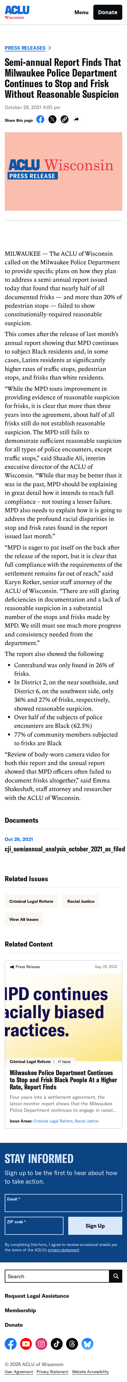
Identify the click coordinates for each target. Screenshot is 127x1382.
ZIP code (16, 1221)
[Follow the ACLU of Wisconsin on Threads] (72, 1345)
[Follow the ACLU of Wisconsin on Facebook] (11, 1345)
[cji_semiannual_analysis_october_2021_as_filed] (65, 846)
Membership (20, 1310)
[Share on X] (52, 121)
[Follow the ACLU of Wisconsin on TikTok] (57, 1345)
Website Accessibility (90, 1371)
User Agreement (19, 1371)
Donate (108, 12)
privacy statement (63, 1249)
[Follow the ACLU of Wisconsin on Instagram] (41, 1345)
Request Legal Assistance (37, 1295)
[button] (65, 120)
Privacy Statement (53, 1371)
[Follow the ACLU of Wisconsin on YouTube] (26, 1345)
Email (13, 1198)
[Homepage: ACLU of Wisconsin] (25, 12)
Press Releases (25, 48)
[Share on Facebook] (40, 121)
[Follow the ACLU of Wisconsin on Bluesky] (87, 1345)
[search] (116, 1276)
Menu (81, 12)
